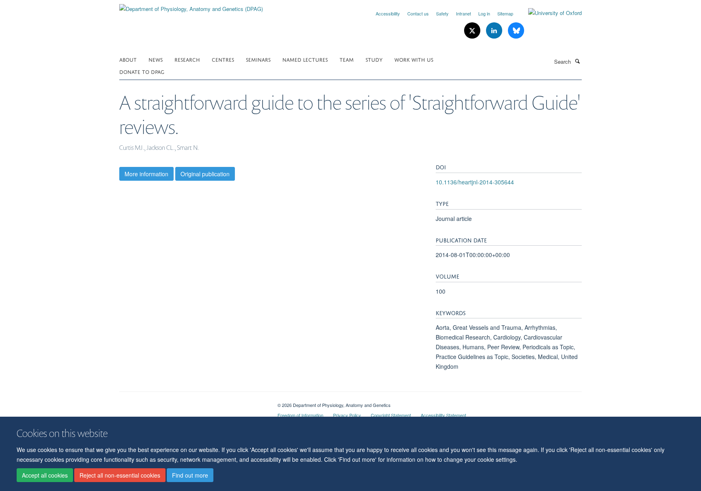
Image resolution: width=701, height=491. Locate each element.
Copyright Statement (391, 415)
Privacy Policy (347, 415)
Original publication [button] (205, 174)
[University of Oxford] (549, 13)
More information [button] (146, 174)
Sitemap (505, 13)
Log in (484, 13)
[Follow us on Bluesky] (516, 31)
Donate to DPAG (141, 71)
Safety (442, 13)
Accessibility (388, 13)
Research (187, 59)
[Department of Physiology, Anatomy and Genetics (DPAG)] (191, 6)
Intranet (463, 13)
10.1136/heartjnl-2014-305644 (475, 182)
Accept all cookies (45, 475)
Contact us (418, 13)
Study (374, 59)
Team (347, 59)
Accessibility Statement (443, 415)
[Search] (577, 60)
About (128, 59)
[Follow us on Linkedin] (495, 31)
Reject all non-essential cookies (120, 475)
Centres (223, 59)
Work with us (413, 59)
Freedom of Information (300, 415)
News (155, 59)
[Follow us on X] (473, 31)
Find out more (190, 475)
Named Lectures (305, 59)
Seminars (258, 59)
